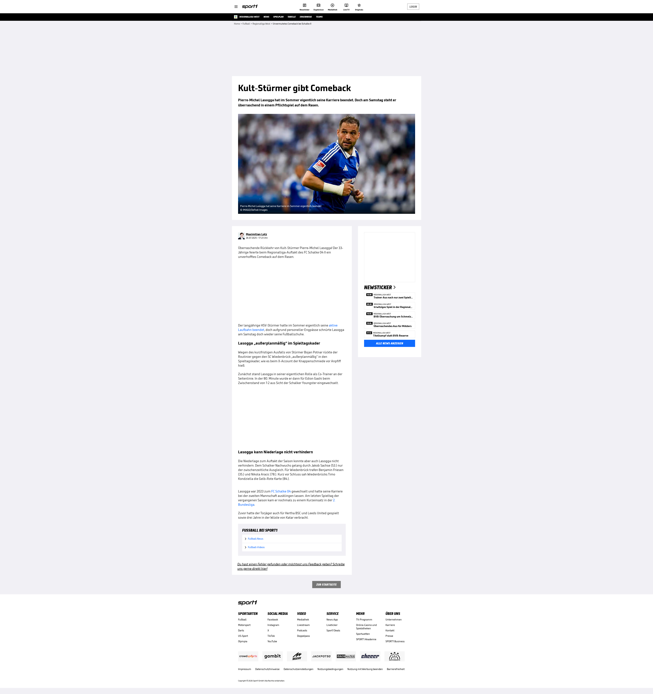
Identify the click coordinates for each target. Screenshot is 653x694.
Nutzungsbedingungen (330, 669)
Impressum (244, 669)
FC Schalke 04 (281, 491)
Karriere (390, 625)
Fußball (242, 619)
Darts (241, 630)
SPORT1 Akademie (366, 639)
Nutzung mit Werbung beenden (365, 669)
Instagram (273, 625)
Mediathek (303, 619)
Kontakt (390, 630)
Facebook (272, 619)
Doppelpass (303, 635)
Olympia (242, 641)
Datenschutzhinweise (267, 669)
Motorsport (244, 625)
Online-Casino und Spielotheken (366, 626)
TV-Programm (364, 619)
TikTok (271, 635)
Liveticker (332, 625)
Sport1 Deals (333, 630)
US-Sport (243, 635)
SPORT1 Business (395, 641)
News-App (332, 619)
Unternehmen (394, 619)
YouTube (272, 641)
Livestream (303, 625)
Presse (389, 635)
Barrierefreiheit (396, 669)
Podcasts (302, 630)
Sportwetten (363, 633)
